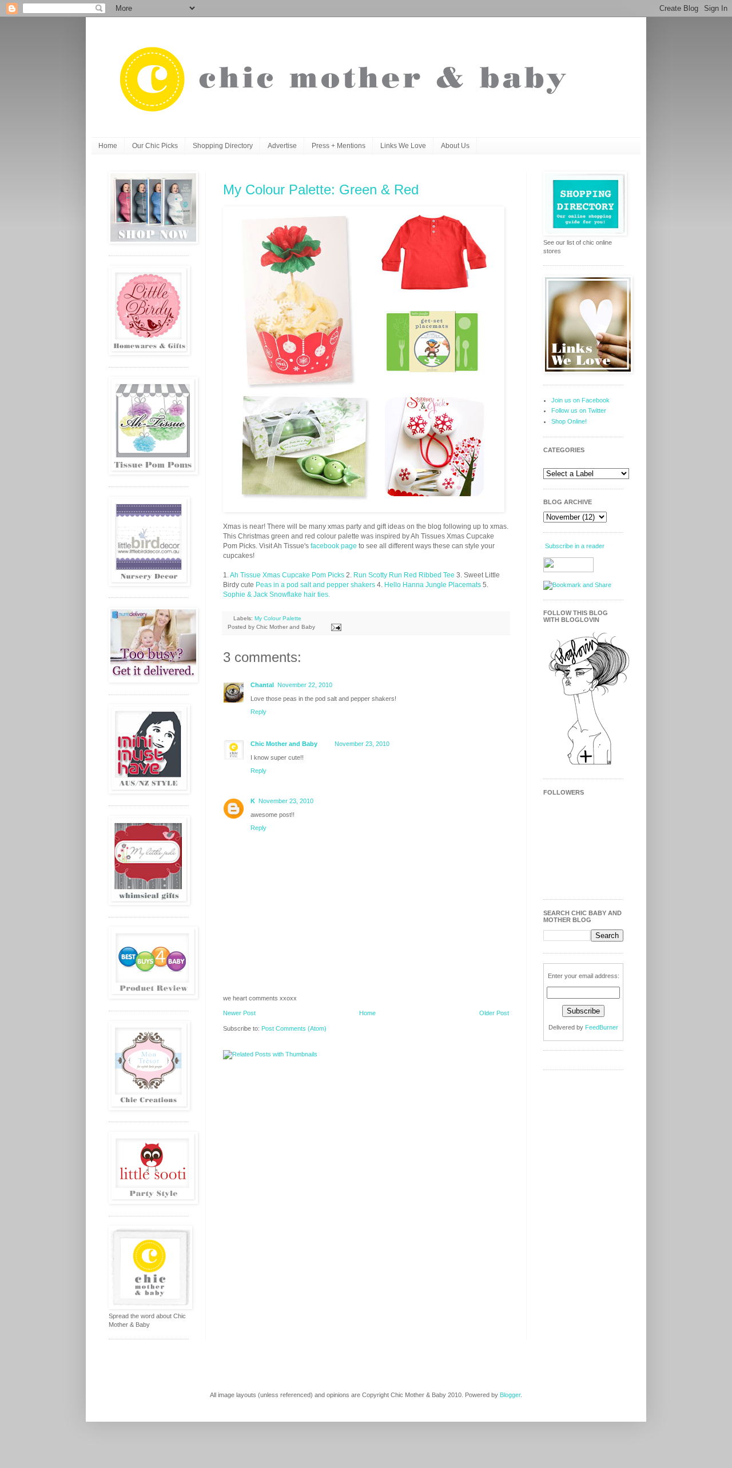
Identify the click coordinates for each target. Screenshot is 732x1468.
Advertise (282, 146)
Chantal (262, 684)
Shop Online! (569, 421)
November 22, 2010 (304, 684)
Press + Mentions (338, 146)
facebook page (334, 546)
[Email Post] (334, 627)
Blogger (510, 1394)
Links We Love (403, 146)
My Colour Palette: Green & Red (321, 189)
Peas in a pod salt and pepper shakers (315, 585)
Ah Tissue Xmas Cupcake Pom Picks (287, 575)
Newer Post (239, 1013)
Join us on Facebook (580, 400)
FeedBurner (601, 1027)
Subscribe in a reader (574, 545)
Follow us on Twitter (578, 410)
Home (107, 146)
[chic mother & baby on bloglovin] (589, 764)
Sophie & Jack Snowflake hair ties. (276, 595)
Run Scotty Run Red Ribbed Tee (404, 575)
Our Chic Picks (155, 146)
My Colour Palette (277, 618)
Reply (258, 711)
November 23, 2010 (362, 743)
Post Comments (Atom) (294, 1028)
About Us (455, 146)
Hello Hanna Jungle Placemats (432, 585)
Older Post (494, 1013)
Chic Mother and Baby (283, 743)
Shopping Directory (223, 146)
